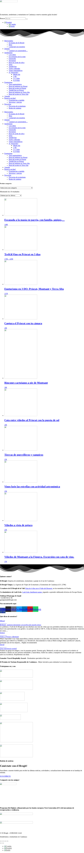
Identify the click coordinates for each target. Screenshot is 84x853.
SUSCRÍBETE (5, 776)
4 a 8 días (16, 80)
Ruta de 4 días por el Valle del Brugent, (39, 588)
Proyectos (7, 104)
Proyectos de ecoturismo (17, 106)
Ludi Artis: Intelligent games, (32, 592)
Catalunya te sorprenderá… (18, 51)
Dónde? (7, 49)
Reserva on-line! (10, 98)
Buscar (2, 18)
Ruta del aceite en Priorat (17, 88)
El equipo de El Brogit (16, 43)
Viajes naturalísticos (15, 70)
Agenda (7, 96)
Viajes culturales (14, 68)
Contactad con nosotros (17, 47)
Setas (10, 64)
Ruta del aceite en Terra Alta (18, 94)
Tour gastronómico (15, 84)
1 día (15, 76)
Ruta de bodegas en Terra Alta (19, 92)
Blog (10, 45)
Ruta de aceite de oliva (16, 62)
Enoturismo (8, 82)
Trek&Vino (13, 66)
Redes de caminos (15, 108)
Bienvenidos (8, 41)
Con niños (12, 55)
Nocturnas (12, 61)
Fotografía (12, 59)
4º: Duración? (13, 72)
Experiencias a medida (16, 100)
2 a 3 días (16, 78)
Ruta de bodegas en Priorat (18, 86)
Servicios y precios (15, 102)
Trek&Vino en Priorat (16, 90)
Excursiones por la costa (17, 57)
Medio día (16, 74)
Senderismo (8, 53)
